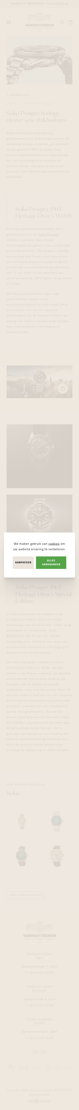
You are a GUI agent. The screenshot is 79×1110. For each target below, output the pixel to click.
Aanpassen (23, 562)
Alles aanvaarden (51, 562)
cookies (54, 544)
